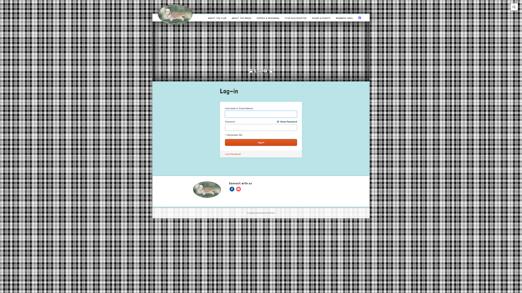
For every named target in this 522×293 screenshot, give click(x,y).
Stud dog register (296, 18)
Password (230, 121)
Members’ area (344, 18)
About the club (217, 18)
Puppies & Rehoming (268, 18)
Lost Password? (233, 154)
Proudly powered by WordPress (261, 213)
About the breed (241, 18)
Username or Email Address (239, 108)
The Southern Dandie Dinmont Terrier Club (175, 14)
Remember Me (234, 134)
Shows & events (321, 18)
